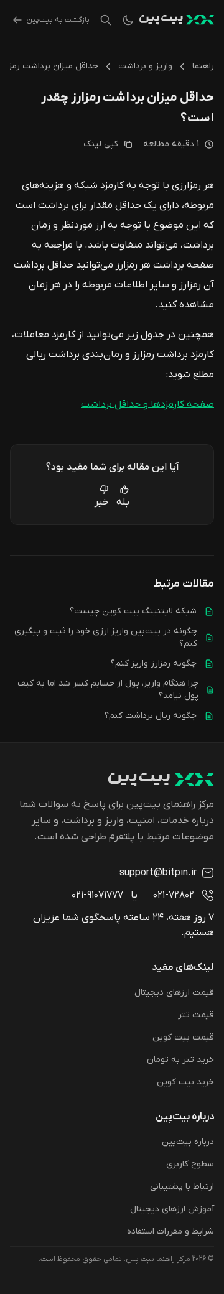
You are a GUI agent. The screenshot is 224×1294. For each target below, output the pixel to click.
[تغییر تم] (128, 20)
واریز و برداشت (145, 66)
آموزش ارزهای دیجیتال (172, 1209)
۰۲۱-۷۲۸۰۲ (173, 895)
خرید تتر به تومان (180, 1060)
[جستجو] (106, 20)
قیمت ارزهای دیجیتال (174, 992)
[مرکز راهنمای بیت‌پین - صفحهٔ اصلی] (176, 20)
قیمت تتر (196, 1015)
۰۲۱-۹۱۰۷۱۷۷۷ (97, 895)
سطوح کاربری (190, 1164)
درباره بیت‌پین (188, 1142)
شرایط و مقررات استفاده (170, 1231)
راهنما (203, 66)
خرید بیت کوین (185, 1082)
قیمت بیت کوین (183, 1037)
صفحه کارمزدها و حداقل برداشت (147, 404)
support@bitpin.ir (158, 873)
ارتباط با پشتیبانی (182, 1187)
